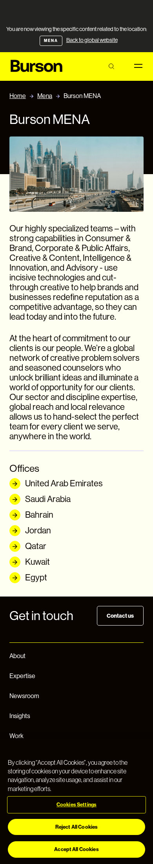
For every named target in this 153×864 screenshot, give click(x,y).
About (17, 656)
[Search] (111, 66)
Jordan (38, 530)
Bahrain (39, 515)
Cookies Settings (76, 805)
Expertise (22, 676)
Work (16, 736)
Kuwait (37, 562)
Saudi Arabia (48, 499)
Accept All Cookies (76, 849)
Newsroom (24, 696)
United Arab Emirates (64, 483)
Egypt (36, 577)
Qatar (35, 546)
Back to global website (92, 40)
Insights (19, 716)
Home (17, 96)
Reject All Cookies (76, 827)
